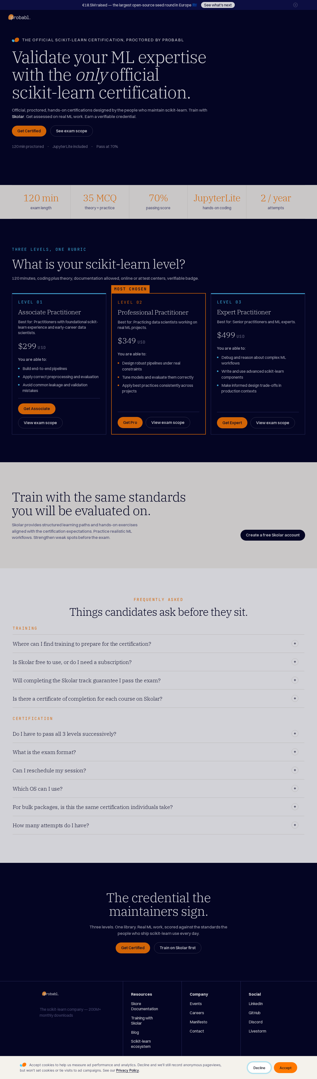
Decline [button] (259, 1068)
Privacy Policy (127, 1070)
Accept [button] (285, 1068)
